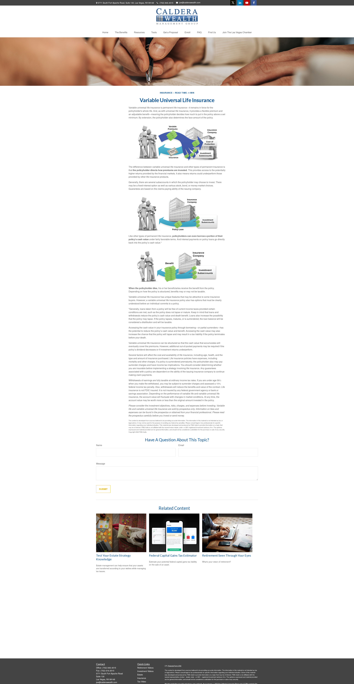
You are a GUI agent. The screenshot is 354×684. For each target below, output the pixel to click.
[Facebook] (254, 3)
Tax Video (141, 681)
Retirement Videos (145, 667)
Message (100, 463)
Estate (140, 674)
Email (181, 445)
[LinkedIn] (240, 3)
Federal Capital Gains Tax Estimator (173, 555)
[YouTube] (247, 3)
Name (99, 445)
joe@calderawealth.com (189, 2)
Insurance (141, 678)
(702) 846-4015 (166, 2)
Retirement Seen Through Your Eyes (226, 555)
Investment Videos (145, 671)
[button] (105, 32)
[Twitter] (233, 3)
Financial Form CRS (174, 666)
